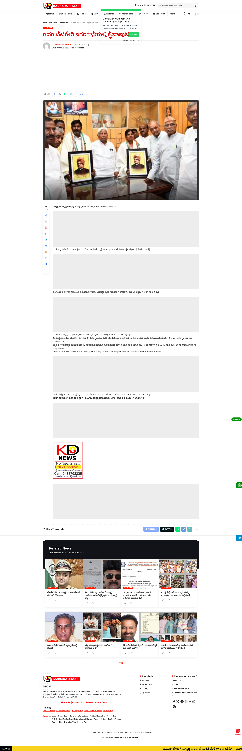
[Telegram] (147, 5)
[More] (86, 94)
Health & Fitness (114, 719)
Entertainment (80, 719)
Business (116, 716)
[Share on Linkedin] (46, 239)
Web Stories (57, 719)
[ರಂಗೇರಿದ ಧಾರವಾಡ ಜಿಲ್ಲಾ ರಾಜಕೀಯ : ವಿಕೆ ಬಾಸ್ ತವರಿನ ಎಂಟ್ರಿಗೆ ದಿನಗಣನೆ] (178, 627)
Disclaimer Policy (63, 711)
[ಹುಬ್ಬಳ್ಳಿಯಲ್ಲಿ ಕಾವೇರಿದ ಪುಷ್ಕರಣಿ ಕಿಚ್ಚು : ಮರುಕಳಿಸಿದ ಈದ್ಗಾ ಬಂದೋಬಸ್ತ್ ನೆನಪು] (178, 574)
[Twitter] (138, 5)
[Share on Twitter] (59, 94)
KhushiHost (147, 732)
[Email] (46, 252)
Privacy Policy (77, 711)
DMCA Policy (108, 711)
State (66, 716)
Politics (93, 716)
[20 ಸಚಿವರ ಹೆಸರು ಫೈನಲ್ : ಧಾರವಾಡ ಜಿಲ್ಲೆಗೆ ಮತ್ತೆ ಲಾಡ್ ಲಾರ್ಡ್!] (140, 627)
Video (109, 716)
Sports (90, 719)
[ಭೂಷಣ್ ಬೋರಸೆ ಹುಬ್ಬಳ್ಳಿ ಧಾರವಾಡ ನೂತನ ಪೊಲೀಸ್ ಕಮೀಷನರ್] (64, 574)
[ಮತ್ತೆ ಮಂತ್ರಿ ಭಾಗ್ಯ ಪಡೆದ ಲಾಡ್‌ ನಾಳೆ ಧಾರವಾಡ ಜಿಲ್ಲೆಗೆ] (102, 627)
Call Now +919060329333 (130, 737)
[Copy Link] (76, 94)
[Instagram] (144, 5)
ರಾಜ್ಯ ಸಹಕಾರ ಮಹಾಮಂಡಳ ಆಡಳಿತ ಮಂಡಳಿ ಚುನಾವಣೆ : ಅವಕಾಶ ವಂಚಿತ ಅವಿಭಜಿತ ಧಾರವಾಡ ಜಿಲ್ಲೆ (137, 595)
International (83, 716)
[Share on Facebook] (54, 94)
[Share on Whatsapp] (65, 94)
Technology (68, 719)
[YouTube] (141, 5)
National (73, 716)
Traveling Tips (70, 722)
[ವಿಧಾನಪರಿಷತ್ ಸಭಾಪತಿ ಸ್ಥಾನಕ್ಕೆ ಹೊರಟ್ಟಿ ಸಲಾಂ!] (64, 627)
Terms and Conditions (93, 711)
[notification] (184, 13)
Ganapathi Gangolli (64, 45)
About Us (65, 702)
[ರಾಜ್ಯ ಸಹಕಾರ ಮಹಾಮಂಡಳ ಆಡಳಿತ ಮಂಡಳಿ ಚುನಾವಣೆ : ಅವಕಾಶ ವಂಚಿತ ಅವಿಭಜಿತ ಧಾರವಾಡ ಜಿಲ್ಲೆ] (140, 574)
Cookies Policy (49, 711)
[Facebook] (135, 5)
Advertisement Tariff (96, 702)
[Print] (81, 94)
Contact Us (78, 702)
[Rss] (154, 5)
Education (101, 716)
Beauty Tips (82, 722)
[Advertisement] (121, 70)
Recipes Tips (57, 722)
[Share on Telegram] (70, 94)
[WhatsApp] (150, 5)
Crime (60, 716)
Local (54, 716)
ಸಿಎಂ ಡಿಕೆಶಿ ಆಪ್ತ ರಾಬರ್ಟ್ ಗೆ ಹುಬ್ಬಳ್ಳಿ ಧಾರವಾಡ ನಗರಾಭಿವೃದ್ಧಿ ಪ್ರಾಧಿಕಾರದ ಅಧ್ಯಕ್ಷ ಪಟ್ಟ (101, 595)
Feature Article (100, 719)
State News (48, 27)
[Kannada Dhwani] (62, 5)
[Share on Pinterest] (46, 227)
